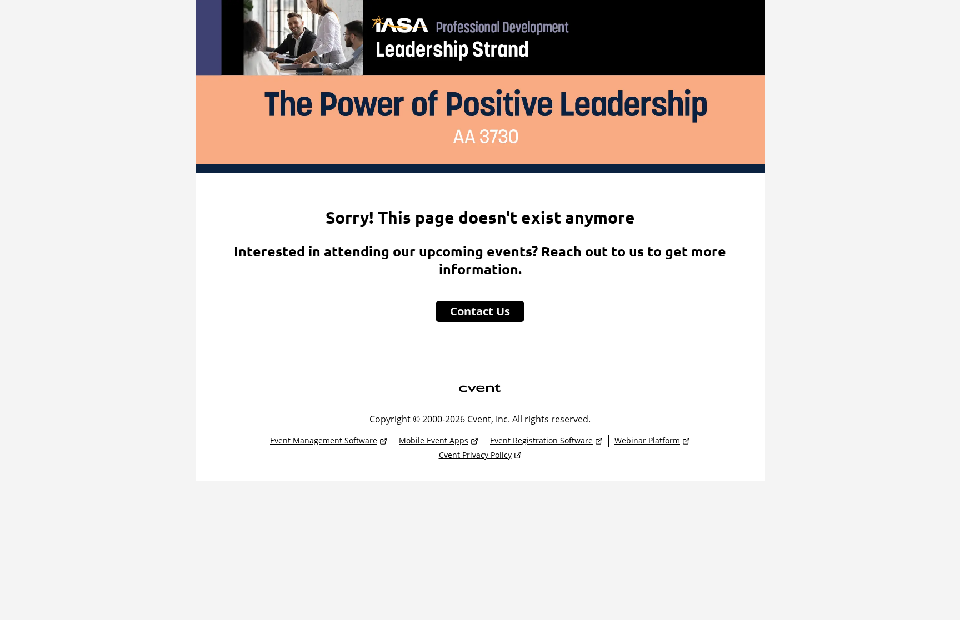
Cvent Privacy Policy (475, 455)
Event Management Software (323, 440)
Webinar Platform (647, 440)
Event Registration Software (541, 440)
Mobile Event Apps (433, 440)
